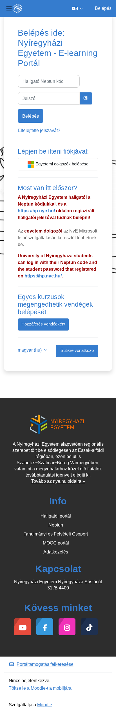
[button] (77, 8)
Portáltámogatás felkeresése (45, 664)
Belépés (103, 8)
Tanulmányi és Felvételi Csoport (56, 534)
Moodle (44, 704)
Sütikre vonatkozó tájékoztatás (77, 352)
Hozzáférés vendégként (43, 324)
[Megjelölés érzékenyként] (85, 98)
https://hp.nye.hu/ (36, 210)
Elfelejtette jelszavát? (39, 130)
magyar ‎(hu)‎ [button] (30, 350)
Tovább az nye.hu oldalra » (58, 481)
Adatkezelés (55, 552)
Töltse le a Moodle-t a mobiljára (40, 688)
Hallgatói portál (56, 516)
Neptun (55, 525)
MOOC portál (56, 543)
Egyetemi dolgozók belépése (61, 164)
